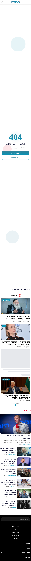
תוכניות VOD (15, 532)
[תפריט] (28, 2)
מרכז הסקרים (15, 526)
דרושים (15, 529)
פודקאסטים (15, 535)
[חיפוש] (2, 2)
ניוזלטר (15, 538)
